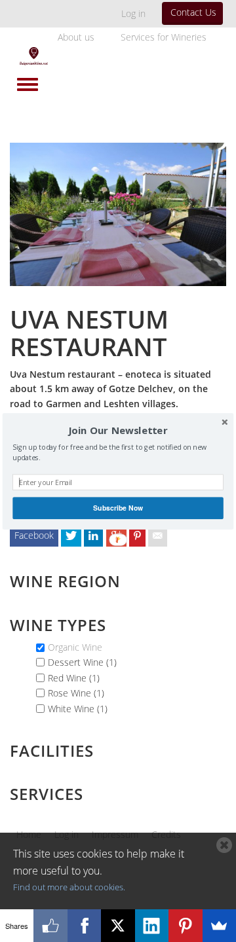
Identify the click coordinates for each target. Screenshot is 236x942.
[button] (118, 430)
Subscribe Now (118, 508)
